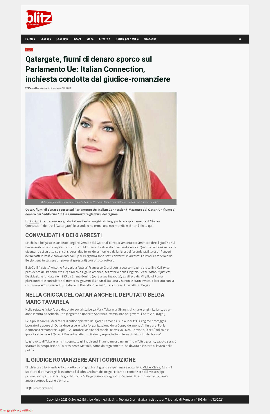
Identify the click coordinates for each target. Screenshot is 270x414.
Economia (62, 38)
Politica (30, 38)
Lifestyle (104, 38)
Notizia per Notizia (127, 38)
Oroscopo (150, 38)
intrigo (34, 221)
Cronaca (45, 38)
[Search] (240, 39)
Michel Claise (151, 367)
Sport (77, 38)
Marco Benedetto (37, 87)
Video (90, 38)
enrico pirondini (43, 388)
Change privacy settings (16, 410)
